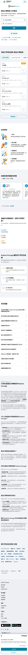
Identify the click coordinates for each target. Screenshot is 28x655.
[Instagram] (5, 629)
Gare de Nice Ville (5, 548)
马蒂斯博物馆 (23, 559)
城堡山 (16, 551)
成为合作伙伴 (4, 589)
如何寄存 (3, 595)
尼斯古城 (18, 548)
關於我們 (3, 585)
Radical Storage (4, 571)
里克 (2, 553)
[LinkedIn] (7, 629)
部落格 (2, 608)
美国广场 (3, 559)
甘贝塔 (2, 561)
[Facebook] (1, 629)
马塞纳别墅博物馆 (10, 551)
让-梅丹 (23, 548)
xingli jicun (13, 571)
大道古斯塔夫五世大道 (17, 553)
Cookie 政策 (4, 618)
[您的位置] (25, 20)
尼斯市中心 (21, 556)
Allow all (14, 649)
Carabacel (15, 561)
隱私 (2, 616)
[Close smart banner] (2, 2)
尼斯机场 (3, 556)
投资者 (2, 587)
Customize (13, 652)
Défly (16, 556)
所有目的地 (3, 605)
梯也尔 (17, 559)
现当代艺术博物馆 (10, 556)
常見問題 (3, 597)
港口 (5, 553)
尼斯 (19, 571)
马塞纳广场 (12, 548)
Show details (22, 645)
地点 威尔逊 (21, 551)
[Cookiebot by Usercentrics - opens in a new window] (21, 636)
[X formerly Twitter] (3, 629)
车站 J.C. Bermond (10, 559)
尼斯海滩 (9, 553)
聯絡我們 (3, 599)
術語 (2, 614)
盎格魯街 (3, 551)
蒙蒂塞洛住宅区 (8, 561)
